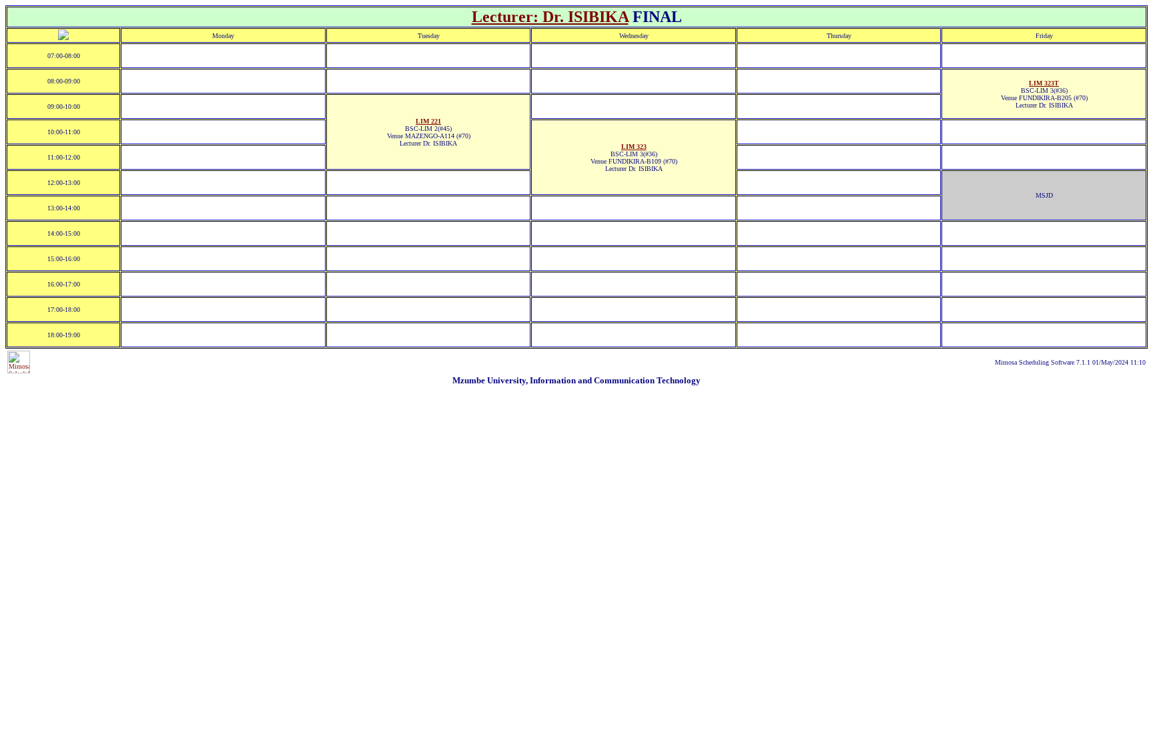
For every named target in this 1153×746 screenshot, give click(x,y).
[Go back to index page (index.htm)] (63, 37)
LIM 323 (634, 146)
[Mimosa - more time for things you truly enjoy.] (18, 371)
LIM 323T (1044, 83)
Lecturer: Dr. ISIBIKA (550, 16)
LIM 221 (428, 121)
